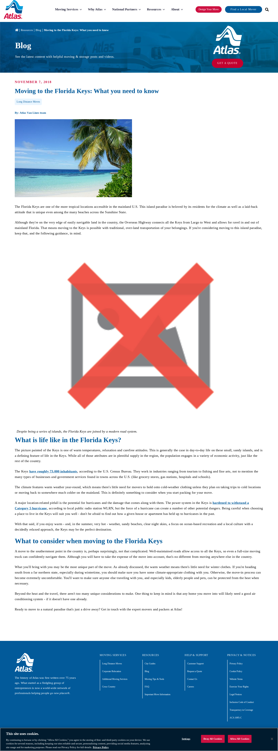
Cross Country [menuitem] (108, 686)
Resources (27, 30)
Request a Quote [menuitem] (194, 671)
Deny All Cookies (212, 738)
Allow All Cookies (239, 738)
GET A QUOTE (227, 63)
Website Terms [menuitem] (236, 679)
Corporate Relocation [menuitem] (111, 671)
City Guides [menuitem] (150, 663)
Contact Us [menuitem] (192, 679)
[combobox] (265, 9)
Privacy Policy (101, 747)
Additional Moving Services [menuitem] (114, 679)
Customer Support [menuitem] (195, 663)
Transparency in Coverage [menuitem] (241, 710)
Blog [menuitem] (147, 671)
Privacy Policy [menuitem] (236, 663)
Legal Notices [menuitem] (236, 694)
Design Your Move (209, 9)
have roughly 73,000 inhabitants (53, 471)
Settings (186, 738)
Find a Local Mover (243, 9)
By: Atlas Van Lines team (30, 112)
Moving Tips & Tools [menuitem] (154, 679)
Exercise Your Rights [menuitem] (239, 686)
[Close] (272, 739)
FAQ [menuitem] (147, 686)
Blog (38, 30)
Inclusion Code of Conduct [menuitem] (242, 702)
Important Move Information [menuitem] (157, 694)
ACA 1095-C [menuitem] (236, 717)
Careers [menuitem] (190, 686)
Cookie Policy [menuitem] (236, 671)
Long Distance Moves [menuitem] (112, 663)
